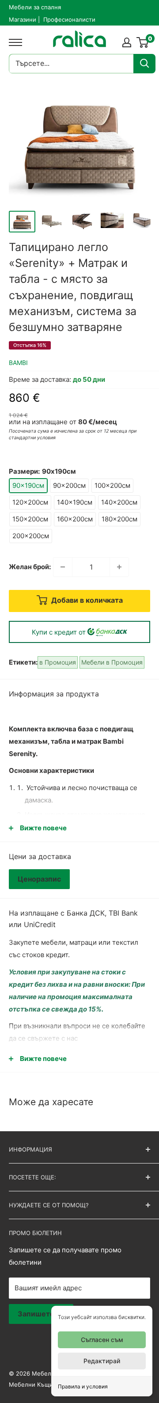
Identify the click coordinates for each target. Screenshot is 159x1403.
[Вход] (126, 42)
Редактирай (101, 1361)
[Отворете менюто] (13, 42)
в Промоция (57, 662)
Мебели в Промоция (112, 662)
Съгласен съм (102, 1339)
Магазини (22, 19)
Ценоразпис (39, 878)
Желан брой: (30, 567)
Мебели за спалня (35, 7)
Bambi (18, 362)
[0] (142, 42)
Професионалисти (69, 19)
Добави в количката (86, 600)
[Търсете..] (144, 63)
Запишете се (41, 1313)
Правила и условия (83, 1386)
